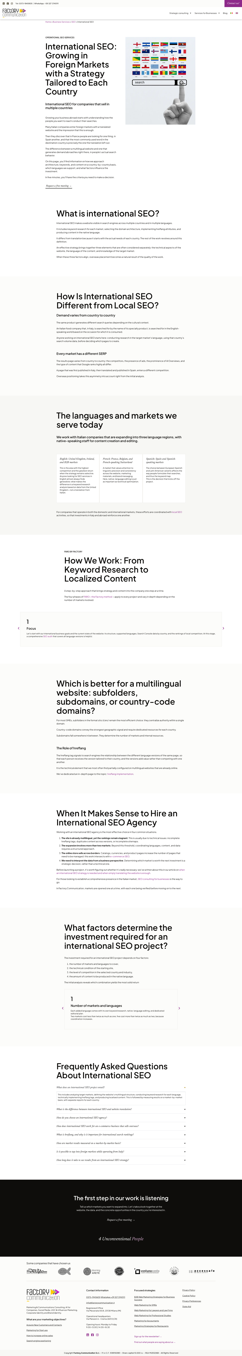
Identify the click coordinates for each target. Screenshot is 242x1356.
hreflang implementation (120, 774)
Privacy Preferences (191, 1301)
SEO (73, 22)
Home (48, 22)
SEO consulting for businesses (153, 879)
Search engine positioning (38, 1340)
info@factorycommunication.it (100, 1302)
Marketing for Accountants (146, 1321)
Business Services (61, 22)
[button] (18, 628)
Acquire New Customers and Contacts (44, 1325)
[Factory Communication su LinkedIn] (4, 3)
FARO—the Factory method (98, 596)
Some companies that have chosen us (48, 1263)
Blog (225, 13)
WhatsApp (113, 1297)
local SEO (177, 512)
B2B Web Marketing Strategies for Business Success (154, 1298)
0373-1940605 (93, 1297)
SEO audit (47, 636)
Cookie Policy (188, 1295)
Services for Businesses (206, 13)
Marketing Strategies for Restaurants (151, 1326)
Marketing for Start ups (37, 1330)
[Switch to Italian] (231, 13)
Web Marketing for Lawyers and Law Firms (153, 1310)
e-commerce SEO (119, 856)
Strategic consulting (178, 13)
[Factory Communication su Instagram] (12, 3)
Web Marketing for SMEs (145, 1305)
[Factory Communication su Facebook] (8, 3)
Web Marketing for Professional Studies (152, 1315)
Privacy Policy (188, 1290)
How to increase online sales (39, 1335)
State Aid (186, 1306)
